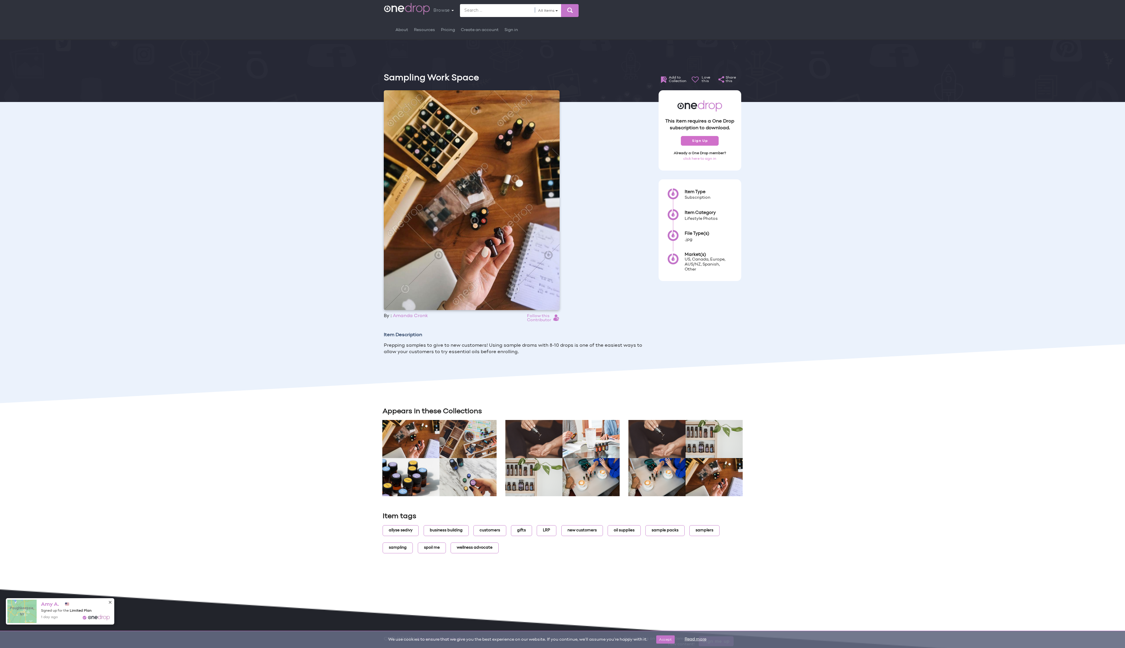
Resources (424, 30)
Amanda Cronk (410, 316)
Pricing (448, 30)
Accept (665, 639)
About (402, 30)
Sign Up (700, 141)
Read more (695, 639)
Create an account (480, 30)
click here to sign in (699, 159)
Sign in (511, 30)
